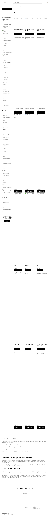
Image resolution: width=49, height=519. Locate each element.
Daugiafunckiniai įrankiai (6, 190)
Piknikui (4, 156)
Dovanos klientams (5, 15)
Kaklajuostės (5, 207)
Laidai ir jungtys (5, 148)
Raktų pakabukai (5, 202)
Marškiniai (4, 82)
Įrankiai (3, 189)
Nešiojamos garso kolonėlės (7, 187)
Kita (3, 168)
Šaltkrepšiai (4, 38)
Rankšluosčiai (5, 197)
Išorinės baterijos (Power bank (7, 134)
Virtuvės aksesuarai (6, 47)
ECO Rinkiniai (5, 64)
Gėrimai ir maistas (4, 42)
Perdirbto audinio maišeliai (6, 105)
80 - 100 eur (5, 79)
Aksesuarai (4, 100)
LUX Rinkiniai (5, 72)
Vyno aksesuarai (5, 173)
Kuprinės (4, 31)
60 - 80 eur (5, 77)
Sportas (4, 177)
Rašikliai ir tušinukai (6, 117)
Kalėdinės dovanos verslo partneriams (6, 27)
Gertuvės (4, 43)
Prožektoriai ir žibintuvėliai (6, 192)
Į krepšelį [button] (16, 348)
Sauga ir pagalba (5, 154)
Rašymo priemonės (5, 110)
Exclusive (4, 211)
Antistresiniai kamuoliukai (6, 209)
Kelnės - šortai (5, 102)
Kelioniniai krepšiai (5, 33)
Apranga (3, 81)
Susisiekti (7, 221)
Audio (3, 184)
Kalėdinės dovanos (5, 19)
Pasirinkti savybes (18, 112)
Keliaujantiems (4, 150)
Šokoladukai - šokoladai (6, 163)
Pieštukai (4, 115)
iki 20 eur (5, 65)
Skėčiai (4, 151)
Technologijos (4, 129)
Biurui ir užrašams (4, 119)
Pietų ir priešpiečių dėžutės (7, 52)
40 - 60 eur (5, 60)
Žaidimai (4, 180)
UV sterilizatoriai (5, 139)
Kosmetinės (4, 36)
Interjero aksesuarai (6, 175)
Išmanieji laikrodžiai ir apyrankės (6, 145)
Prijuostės (4, 182)
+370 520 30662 (24, 493)
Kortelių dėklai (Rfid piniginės (7, 40)
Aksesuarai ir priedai (6, 142)
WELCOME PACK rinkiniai (7, 62)
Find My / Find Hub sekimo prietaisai (7, 131)
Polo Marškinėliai (5, 91)
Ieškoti (19, 504)
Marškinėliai (4, 89)
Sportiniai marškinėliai (6, 93)
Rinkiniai (4, 120)
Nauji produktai (4, 12)
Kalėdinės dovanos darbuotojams (5, 21)
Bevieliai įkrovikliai (5, 137)
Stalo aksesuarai (5, 171)
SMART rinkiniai (5, 55)
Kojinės (4, 84)
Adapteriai (4, 160)
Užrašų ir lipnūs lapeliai (6, 124)
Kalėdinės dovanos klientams (7, 24)
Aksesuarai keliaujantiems (6, 158)
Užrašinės (4, 122)
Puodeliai (4, 45)
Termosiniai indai (5, 50)
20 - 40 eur (5, 58)
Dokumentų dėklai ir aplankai (7, 127)
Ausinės (4, 185)
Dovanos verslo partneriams (6, 17)
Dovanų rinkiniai (5, 54)
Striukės (4, 86)
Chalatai (4, 98)
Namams (3, 170)
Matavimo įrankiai (5, 194)
